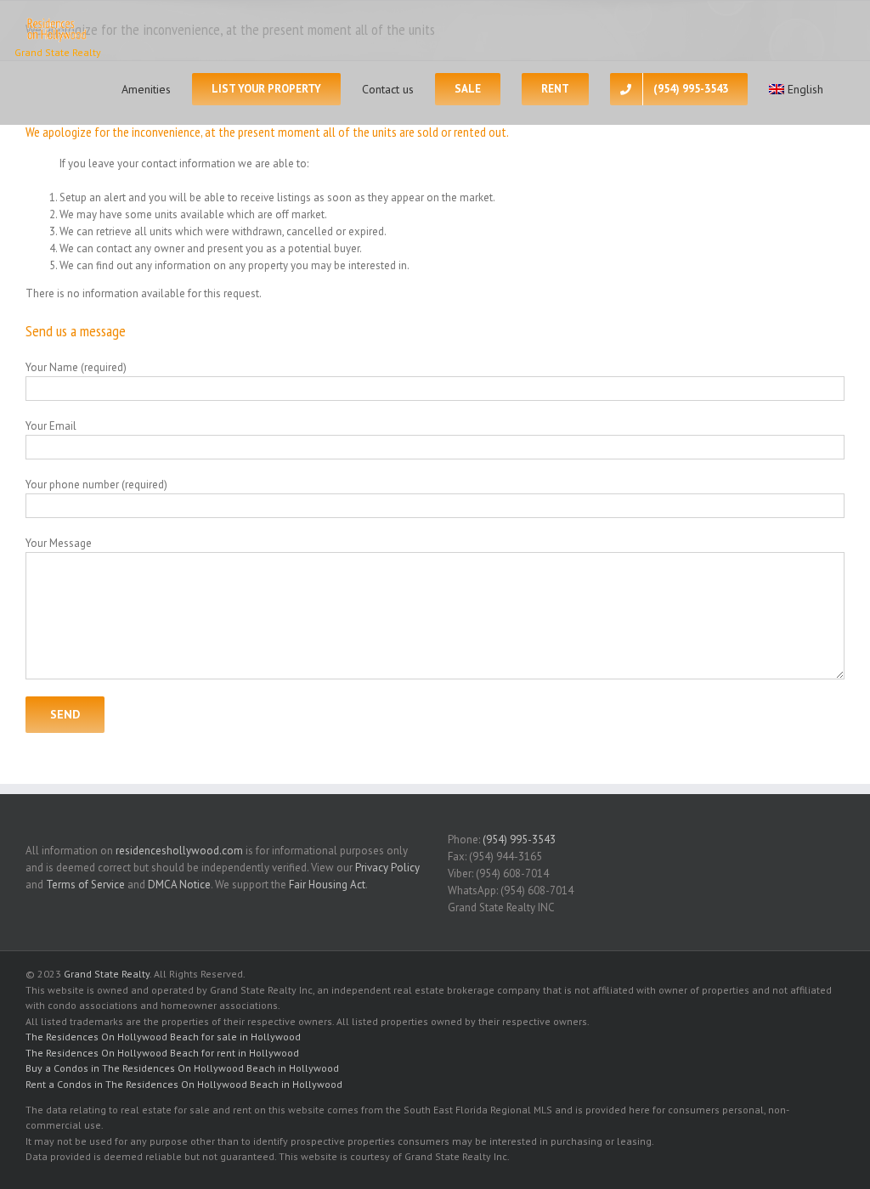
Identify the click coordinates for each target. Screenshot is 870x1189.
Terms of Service (85, 884)
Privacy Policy (387, 867)
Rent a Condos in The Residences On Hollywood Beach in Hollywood (183, 1084)
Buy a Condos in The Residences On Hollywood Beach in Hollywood (182, 1068)
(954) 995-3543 (519, 839)
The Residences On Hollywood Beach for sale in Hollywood (163, 1036)
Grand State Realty (107, 973)
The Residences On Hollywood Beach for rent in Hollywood (162, 1052)
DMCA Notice (179, 884)
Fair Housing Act (327, 884)
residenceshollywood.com (179, 850)
